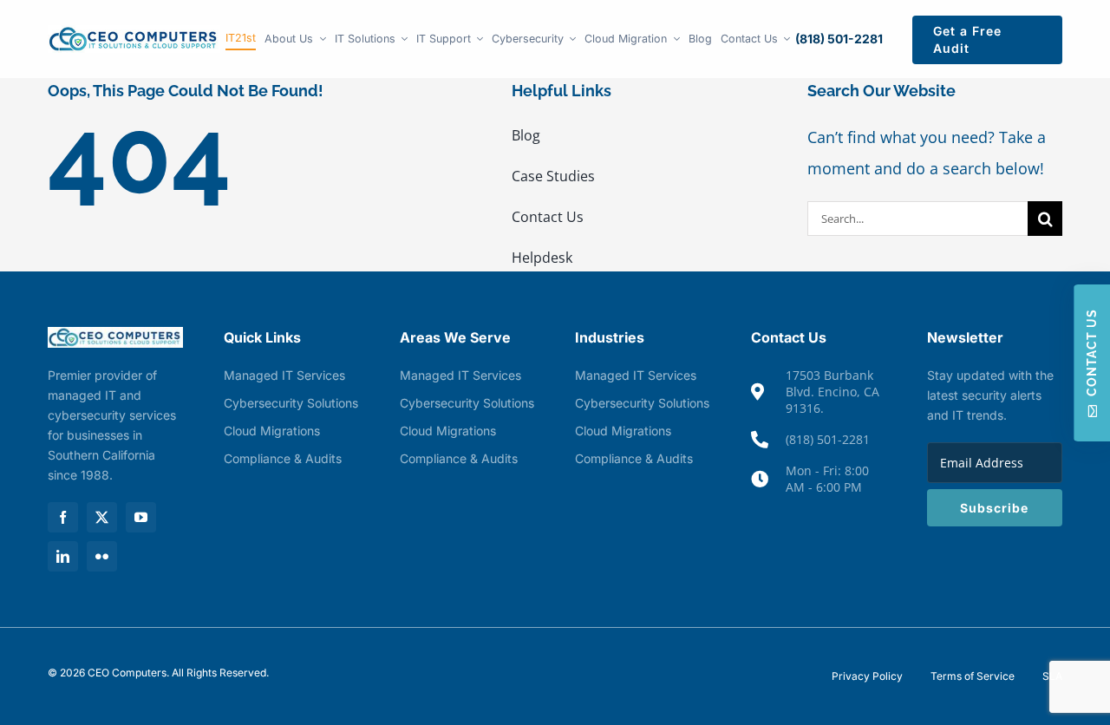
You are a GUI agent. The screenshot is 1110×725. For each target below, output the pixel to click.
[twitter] (102, 517)
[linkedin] (63, 556)
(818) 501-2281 (839, 38)
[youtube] (141, 517)
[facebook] (63, 517)
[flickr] (102, 556)
